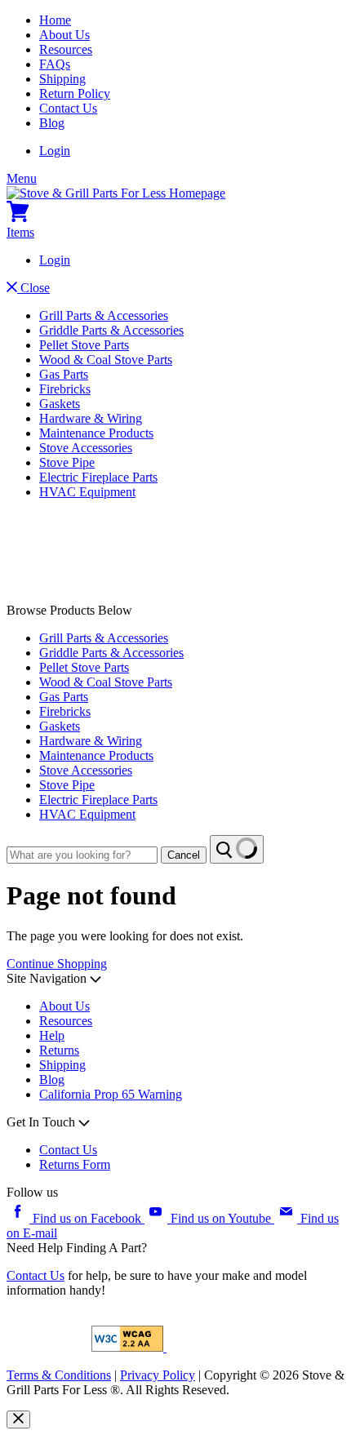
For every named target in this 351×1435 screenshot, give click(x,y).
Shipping (62, 79)
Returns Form (74, 1164)
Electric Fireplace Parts (98, 477)
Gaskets (59, 404)
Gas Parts (63, 374)
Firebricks (65, 389)
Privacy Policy (157, 1375)
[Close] (18, 1419)
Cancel (183, 855)
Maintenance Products (96, 433)
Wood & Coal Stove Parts (105, 360)
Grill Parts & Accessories (103, 315)
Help (51, 1035)
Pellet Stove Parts (84, 345)
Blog (51, 123)
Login (54, 151)
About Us (64, 35)
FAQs (54, 64)
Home (55, 20)
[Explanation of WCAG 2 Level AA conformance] (129, 1347)
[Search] (237, 849)
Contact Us (68, 108)
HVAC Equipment (87, 492)
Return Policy (74, 93)
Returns (59, 1050)
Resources (65, 49)
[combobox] (82, 855)
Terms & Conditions (59, 1375)
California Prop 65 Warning (110, 1094)
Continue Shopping (57, 964)
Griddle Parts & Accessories (111, 330)
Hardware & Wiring (90, 418)
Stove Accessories (85, 448)
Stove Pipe (67, 462)
